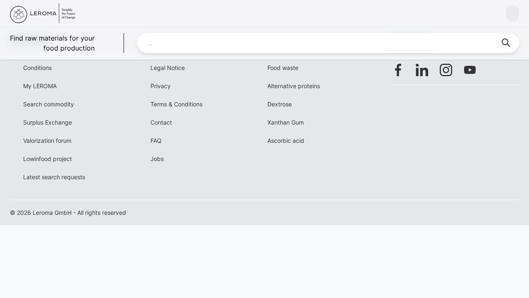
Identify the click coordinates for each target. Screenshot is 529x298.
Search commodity (48, 104)
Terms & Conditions (176, 104)
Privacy (160, 85)
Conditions (37, 67)
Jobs (157, 158)
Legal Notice (167, 67)
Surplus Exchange (47, 122)
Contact (161, 122)
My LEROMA (40, 85)
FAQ (156, 140)
